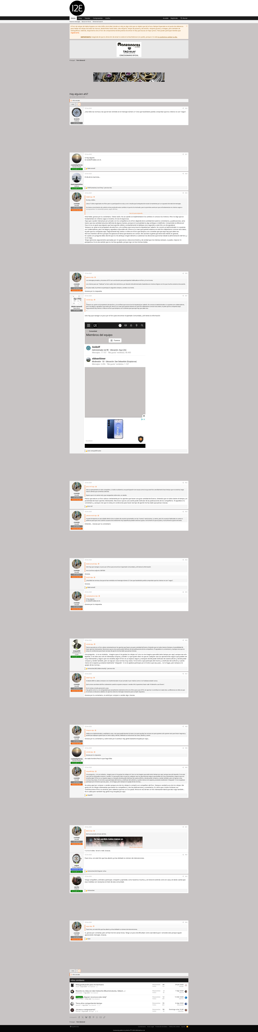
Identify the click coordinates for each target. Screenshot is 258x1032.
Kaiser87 (78, 1005)
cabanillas (181, 1011)
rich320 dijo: (89, 300)
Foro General (91, 986)
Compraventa (97, 18)
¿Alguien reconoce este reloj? (94, 997)
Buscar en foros (86, 21)
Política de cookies (174, 1026)
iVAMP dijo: (89, 678)
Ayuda (183, 1026)
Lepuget (181, 986)
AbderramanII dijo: (91, 564)
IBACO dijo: (89, 831)
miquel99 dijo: (90, 771)
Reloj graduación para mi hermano (90, 984)
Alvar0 (77, 986)
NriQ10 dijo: (89, 577)
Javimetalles (79, 993)
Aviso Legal (150, 1026)
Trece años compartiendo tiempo (89, 1003)
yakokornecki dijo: (91, 515)
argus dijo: (89, 926)
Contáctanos (142, 1026)
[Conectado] (77, 649)
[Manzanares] (129, 49)
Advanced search (98, 21)
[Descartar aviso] (186, 26)
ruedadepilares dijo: (92, 596)
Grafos (107, 18)
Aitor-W (181, 992)
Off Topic (91, 1011)
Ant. (73, 104)
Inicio (73, 18)
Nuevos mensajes (75, 21)
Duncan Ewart (80, 999)
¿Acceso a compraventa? (85, 1009)
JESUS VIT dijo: (90, 487)
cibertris (181, 999)
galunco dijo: (90, 277)
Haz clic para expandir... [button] (136, 213)
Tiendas (87, 18)
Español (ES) (75, 1026)
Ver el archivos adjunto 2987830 (95, 570)
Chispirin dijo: (90, 730)
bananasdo (180, 1005)
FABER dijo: (89, 197)
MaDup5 (78, 1011)
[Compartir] (183, 108)
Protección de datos (161, 1026)
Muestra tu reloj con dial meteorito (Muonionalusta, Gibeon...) (100, 991)
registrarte (75, 33)
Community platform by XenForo (129, 1030)
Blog (80, 18)
